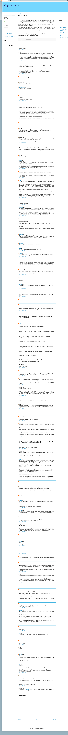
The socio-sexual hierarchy (8, 31)
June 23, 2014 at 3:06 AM (22, 49)
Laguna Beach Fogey (22, 87)
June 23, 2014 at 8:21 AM (22, 281)
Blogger (44, 728)
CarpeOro (20, 562)
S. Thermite (20, 556)
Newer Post (19, 719)
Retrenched (20, 378)
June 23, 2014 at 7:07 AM (22, 142)
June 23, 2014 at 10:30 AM (22, 375)
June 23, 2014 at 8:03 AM (22, 274)
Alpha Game (12, 5)
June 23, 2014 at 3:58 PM (22, 521)
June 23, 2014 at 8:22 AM (22, 288)
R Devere (20, 253)
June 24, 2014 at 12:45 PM (22, 685)
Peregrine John (21, 269)
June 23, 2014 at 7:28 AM (22, 204)
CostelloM (20, 160)
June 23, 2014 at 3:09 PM (22, 507)
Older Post (54, 719)
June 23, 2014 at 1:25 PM (22, 456)
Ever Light (20, 500)
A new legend (61, 22)
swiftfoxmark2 (21, 171)
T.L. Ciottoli (20, 610)
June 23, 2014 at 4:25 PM (22, 531)
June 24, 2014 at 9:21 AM (22, 644)
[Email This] (26, 39)
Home (37, 719)
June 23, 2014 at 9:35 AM (22, 302)
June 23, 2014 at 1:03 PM (22, 436)
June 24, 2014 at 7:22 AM (22, 630)
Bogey (20, 534)
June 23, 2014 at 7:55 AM (22, 250)
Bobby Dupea (21, 180)
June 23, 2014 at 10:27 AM (22, 367)
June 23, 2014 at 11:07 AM (22, 395)
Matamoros (20, 284)
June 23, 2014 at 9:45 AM (22, 310)
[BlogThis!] (27, 39)
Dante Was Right (62, 32)
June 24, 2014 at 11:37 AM (22, 661)
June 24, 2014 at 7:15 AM (22, 607)
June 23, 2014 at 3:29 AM (22, 60)
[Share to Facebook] (29, 39)
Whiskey (20, 459)
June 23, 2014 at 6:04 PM (22, 545)
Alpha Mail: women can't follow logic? (10, 36)
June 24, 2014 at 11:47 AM (22, 672)
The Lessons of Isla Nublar (63, 27)
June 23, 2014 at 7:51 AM (22, 245)
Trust (19, 128)
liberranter (20, 640)
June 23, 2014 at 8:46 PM (22, 553)
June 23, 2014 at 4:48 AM (22, 73)
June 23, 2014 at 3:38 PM (22, 514)
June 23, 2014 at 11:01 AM (22, 384)
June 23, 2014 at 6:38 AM (22, 100)
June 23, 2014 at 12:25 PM (22, 420)
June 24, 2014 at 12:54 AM (22, 587)
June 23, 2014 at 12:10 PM (22, 408)
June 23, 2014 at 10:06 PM (22, 582)
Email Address (6, 25)
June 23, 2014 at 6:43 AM (22, 120)
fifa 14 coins (27, 689)
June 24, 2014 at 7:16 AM (22, 624)
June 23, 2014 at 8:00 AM (22, 256)
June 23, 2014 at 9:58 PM (22, 571)
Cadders (20, 423)
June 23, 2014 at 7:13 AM (22, 168)
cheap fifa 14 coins (38, 690)
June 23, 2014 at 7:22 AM (22, 177)
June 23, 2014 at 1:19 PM (22, 448)
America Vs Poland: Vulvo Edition (64, 37)
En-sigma (20, 589)
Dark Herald (20, 323)
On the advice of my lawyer (8, 33)
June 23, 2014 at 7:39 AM (22, 215)
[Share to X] (28, 39)
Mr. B (19, 299)
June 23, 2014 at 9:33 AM (22, 296)
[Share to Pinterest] (30, 39)
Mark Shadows (21, 603)
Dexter (20, 248)
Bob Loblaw (20, 416)
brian (19, 95)
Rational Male (62, 26)
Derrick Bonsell (21, 481)
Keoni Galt (61, 31)
